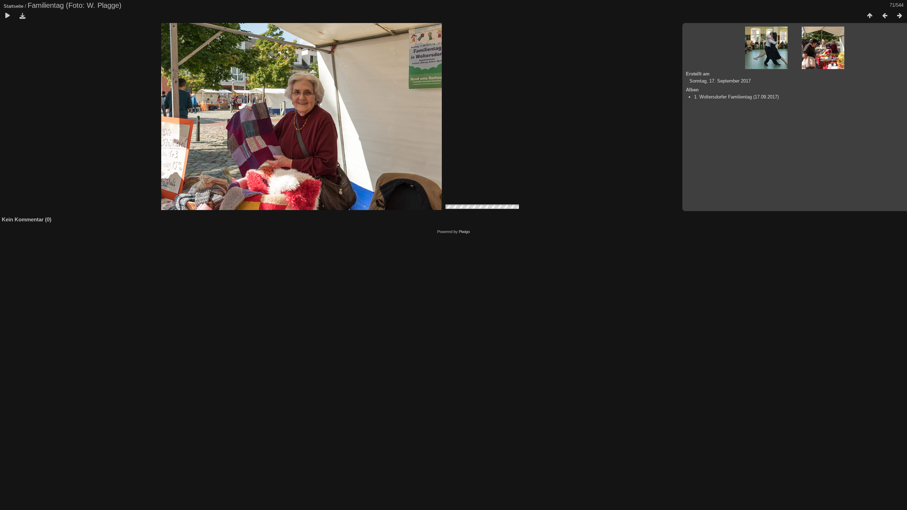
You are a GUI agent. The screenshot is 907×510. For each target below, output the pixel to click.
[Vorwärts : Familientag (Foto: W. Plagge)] (899, 15)
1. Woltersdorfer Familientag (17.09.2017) (736, 97)
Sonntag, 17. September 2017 (720, 81)
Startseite (13, 6)
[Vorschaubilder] (869, 15)
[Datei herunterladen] (22, 15)
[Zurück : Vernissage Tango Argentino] (884, 15)
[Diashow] (7, 15)
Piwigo (464, 232)
